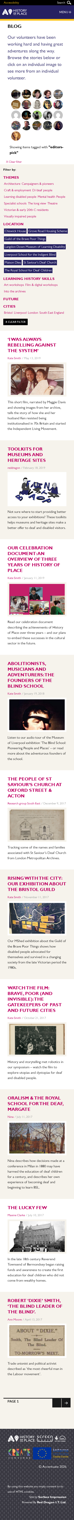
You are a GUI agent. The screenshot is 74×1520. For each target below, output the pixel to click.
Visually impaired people (20, 216)
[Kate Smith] (16, 94)
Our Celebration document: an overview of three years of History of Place (34, 559)
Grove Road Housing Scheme (47, 231)
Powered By (44, 1502)
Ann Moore (15, 1319)
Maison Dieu (13, 262)
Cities (9, 306)
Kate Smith (14, 358)
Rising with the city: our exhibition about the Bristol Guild (37, 883)
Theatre (52, 203)
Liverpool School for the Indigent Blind (30, 254)
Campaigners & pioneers (38, 183)
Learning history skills (29, 279)
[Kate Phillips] (47, 125)
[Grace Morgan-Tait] (16, 136)
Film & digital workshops (41, 284)
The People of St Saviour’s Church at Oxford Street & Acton (35, 787)
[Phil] (16, 125)
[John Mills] (37, 125)
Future (11, 299)
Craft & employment (17, 190)
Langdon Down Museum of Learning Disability (35, 246)
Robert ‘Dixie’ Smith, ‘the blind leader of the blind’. (35, 1306)
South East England (51, 312)
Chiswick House (15, 231)
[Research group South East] (16, 104)
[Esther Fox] (58, 104)
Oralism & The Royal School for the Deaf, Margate (36, 1103)
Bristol (8, 312)
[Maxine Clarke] (37, 104)
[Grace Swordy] (37, 94)
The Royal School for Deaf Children (28, 270)
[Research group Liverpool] (58, 94)
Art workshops (14, 284)
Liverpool (20, 312)
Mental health (46, 196)
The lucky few (27, 1207)
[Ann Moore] (58, 115)
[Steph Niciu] (47, 115)
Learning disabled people (20, 196)
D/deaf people (42, 190)
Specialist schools (15, 203)
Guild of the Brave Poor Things (25, 239)
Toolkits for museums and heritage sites (27, 454)
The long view (37, 203)
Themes (11, 177)
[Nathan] (37, 115)
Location (13, 224)
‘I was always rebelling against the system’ (32, 345)
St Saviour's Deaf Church (40, 262)
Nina (11, 1116)
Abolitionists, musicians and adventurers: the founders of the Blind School (31, 675)
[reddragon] (16, 115)
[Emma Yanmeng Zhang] (58, 125)
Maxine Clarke (16, 1215)
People (60, 196)
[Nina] (26, 115)
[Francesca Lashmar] (47, 94)
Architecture (12, 183)
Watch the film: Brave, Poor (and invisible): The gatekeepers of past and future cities (35, 999)
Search (69, 2)
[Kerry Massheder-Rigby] (26, 94)
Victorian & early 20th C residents (26, 209)
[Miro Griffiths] (26, 125)
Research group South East (24, 803)
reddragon (14, 467)
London (33, 312)
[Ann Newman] (47, 104)
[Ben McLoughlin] (26, 104)
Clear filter (14, 161)
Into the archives (15, 291)
